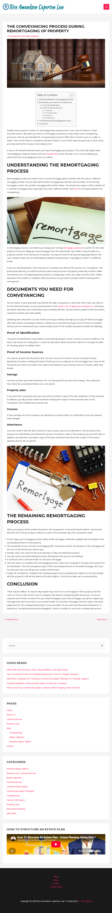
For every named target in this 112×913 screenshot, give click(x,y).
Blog (9, 728)
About (56, 880)
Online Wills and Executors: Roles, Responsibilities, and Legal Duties (37, 669)
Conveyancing (14, 36)
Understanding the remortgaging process (56, 99)
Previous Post (10, 619)
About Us (11, 714)
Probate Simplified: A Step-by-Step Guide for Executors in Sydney (37, 683)
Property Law (13, 723)
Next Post (103, 619)
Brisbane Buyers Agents (20, 741)
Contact (10, 746)
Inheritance (50, 118)
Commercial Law (14, 719)
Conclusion (43, 123)
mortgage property (73, 247)
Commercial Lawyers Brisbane (20, 791)
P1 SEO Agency (85, 901)
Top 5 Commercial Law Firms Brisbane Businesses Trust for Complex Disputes (42, 674)
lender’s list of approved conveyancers (75, 306)
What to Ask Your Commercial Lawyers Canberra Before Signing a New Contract (43, 687)
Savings (49, 110)
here (76, 188)
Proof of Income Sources (52, 108)
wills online (11, 813)
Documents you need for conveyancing (55, 102)
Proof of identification (51, 105)
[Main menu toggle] (106, 7)
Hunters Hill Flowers (16, 800)
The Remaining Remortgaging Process (55, 120)
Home (9, 710)
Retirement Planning (16, 808)
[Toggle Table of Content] (70, 95)
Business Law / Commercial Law (21, 773)
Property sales (51, 113)
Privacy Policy (56, 886)
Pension (49, 115)
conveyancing (51, 153)
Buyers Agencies (16, 737)
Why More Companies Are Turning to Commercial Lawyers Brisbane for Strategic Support (48, 678)
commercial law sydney (17, 786)
